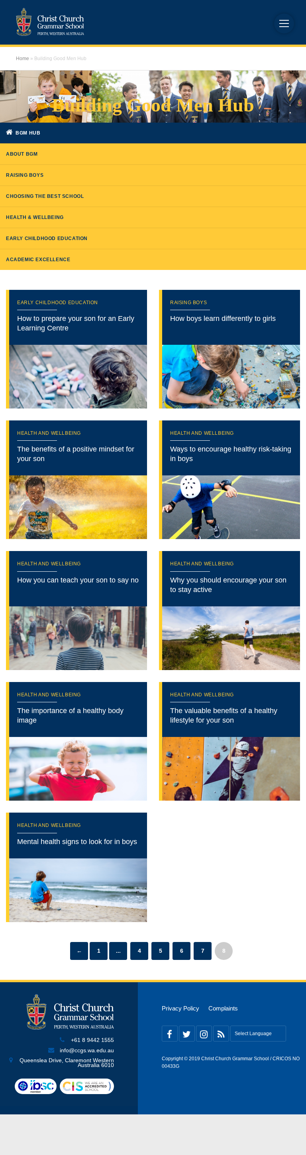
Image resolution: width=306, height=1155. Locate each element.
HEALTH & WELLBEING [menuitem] (35, 217)
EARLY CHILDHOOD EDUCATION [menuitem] (47, 238)
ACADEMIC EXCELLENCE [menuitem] (38, 259)
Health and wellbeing (49, 433)
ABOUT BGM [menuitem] (21, 154)
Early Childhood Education (57, 302)
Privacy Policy (180, 1008)
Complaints (223, 1008)
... (118, 951)
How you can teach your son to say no (78, 580)
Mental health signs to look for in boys (77, 842)
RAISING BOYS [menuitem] (24, 175)
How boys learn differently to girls (223, 318)
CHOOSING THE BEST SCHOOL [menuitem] (45, 196)
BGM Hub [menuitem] (27, 133)
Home (22, 58)
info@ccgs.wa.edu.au (87, 1050)
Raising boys (188, 302)
